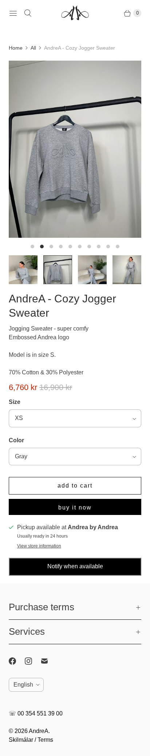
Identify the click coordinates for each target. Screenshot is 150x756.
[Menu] (13, 13)
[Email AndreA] (49, 661)
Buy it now (75, 507)
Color (16, 440)
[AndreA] (75, 13)
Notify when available (75, 566)
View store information (39, 546)
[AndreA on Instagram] (33, 661)
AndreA (38, 731)
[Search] (27, 13)
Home (16, 48)
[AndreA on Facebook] (17, 661)
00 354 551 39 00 (40, 713)
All (33, 48)
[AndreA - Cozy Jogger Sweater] (75, 149)
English (23, 684)
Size (14, 402)
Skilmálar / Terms (31, 740)
